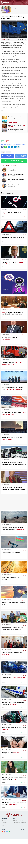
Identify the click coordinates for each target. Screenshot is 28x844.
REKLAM (3, 825)
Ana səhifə (4, 820)
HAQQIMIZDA (4, 822)
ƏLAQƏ (3, 824)
